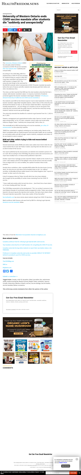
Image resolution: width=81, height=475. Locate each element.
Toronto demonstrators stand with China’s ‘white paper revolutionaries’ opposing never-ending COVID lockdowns (66, 166)
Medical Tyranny (23, 281)
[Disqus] (28, 390)
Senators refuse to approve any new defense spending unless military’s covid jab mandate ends (66, 159)
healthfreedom (76, 3)
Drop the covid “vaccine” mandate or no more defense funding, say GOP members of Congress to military (66, 145)
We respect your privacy (32, 465)
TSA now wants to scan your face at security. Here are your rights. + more (66, 81)
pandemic (41, 281)
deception (25, 279)
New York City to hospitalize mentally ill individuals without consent (65, 185)
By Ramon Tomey (63, 73)
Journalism (36, 279)
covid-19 (19, 279)
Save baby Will (58, 76)
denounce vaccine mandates (11, 202)
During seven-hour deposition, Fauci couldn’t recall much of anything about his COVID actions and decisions (66, 132)
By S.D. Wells (62, 201)
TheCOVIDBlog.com (8, 261)
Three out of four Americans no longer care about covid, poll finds (66, 138)
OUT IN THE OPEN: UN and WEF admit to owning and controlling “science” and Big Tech (66, 191)
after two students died (10, 68)
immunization (65, 3)
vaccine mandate (8, 285)
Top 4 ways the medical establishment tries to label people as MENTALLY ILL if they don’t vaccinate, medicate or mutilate (66, 198)
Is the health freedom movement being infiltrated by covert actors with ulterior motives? (65, 103)
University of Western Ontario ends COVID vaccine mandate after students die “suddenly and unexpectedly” (66, 111)
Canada (14, 279)
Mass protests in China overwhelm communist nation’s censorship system (66, 152)
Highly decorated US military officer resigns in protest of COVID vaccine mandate (66, 179)
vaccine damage (36, 283)
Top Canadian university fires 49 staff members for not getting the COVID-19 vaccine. (27, 245)
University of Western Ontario (16, 283)
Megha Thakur (33, 281)
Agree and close (65, 466)
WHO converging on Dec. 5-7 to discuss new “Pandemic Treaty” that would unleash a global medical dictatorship (65, 88)
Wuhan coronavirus (19, 285)
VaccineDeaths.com (8, 197)
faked (31, 279)
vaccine (28, 283)
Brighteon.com (7, 267)
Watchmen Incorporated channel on (31, 235)
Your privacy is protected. (11, 309)
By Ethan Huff (62, 91)
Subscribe (73, 473)
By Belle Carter (63, 121)
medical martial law (12, 281)
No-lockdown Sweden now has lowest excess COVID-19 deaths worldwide (66, 173)
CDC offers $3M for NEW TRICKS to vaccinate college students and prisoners (66, 125)
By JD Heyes (62, 169)
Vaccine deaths (45, 283)
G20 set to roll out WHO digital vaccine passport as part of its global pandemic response (65, 118)
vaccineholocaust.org (53, 3)
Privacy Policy (40, 469)
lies (41, 279)
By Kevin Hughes (63, 127)
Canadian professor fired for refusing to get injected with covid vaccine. (24, 241)
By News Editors (63, 78)
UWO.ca (5, 264)
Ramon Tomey (16, 26)
